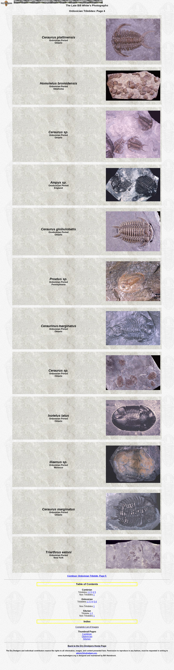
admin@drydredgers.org (86, 653)
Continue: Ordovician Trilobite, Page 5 (87, 576)
